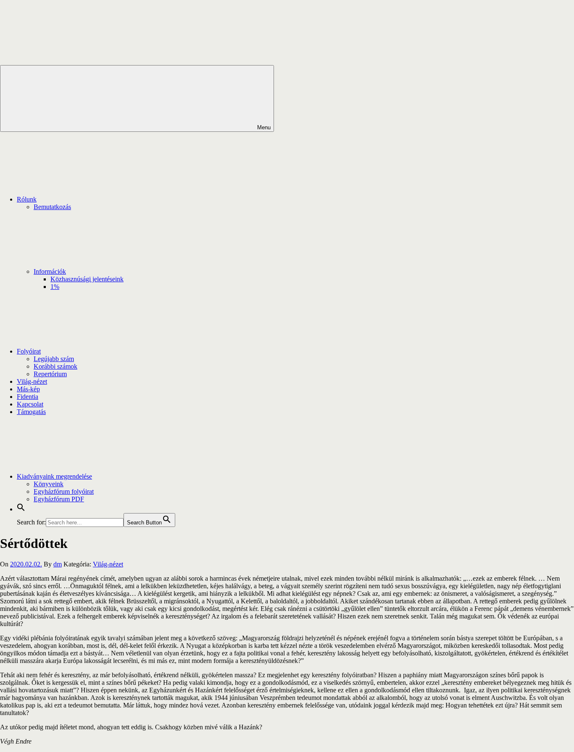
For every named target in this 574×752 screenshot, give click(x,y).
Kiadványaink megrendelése (54, 476)
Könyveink (48, 483)
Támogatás (31, 411)
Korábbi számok (55, 366)
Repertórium (50, 373)
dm (57, 564)
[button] (21, 509)
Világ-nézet (32, 381)
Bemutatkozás (52, 206)
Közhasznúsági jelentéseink (87, 279)
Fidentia (27, 396)
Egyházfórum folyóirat (64, 491)
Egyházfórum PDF (59, 499)
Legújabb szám (54, 358)
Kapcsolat (30, 404)
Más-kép (28, 389)
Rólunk (27, 199)
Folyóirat (29, 351)
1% (54, 286)
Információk (50, 271)
